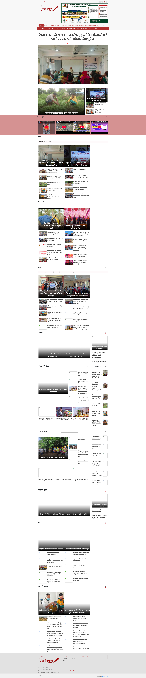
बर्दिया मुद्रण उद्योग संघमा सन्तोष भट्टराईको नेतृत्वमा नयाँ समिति (54, 177)
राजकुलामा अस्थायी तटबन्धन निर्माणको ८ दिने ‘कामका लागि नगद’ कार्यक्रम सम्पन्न (55, 561)
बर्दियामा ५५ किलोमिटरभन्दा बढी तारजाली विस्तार (51, 514)
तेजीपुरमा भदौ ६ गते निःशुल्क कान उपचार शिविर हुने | (52, 25)
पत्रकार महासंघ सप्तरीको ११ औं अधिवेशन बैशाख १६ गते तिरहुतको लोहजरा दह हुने (83, 399)
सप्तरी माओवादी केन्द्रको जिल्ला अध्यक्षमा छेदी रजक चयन (80, 314)
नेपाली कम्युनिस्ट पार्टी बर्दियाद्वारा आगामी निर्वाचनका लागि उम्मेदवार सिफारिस (54, 252)
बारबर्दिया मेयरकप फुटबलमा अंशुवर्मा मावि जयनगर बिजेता (99, 362)
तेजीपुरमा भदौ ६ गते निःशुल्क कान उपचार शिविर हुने (54, 189)
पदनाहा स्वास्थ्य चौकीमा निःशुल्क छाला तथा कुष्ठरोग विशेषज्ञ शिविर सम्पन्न (77, 611)
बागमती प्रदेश (50, 272)
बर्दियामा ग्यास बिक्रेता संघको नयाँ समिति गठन (54, 313)
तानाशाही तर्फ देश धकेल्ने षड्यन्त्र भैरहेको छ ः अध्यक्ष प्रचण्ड (80, 255)
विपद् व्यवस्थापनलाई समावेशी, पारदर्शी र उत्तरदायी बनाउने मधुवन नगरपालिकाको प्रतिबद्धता (51, 293)
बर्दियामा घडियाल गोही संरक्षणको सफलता (82, 438)
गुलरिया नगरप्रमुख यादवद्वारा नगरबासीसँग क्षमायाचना (53, 554)
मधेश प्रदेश (44, 272)
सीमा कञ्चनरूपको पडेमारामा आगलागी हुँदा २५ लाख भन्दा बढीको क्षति (46, 419)
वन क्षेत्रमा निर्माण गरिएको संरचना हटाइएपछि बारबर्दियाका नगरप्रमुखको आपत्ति (51, 226)
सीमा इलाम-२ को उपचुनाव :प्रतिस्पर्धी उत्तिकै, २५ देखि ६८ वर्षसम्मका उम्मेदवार (81, 419)
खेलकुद (82, 28)
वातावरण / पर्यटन (76, 28)
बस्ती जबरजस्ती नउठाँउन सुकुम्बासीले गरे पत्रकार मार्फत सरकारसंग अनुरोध (55, 301)
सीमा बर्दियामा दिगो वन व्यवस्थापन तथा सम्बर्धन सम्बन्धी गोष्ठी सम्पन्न (64, 480)
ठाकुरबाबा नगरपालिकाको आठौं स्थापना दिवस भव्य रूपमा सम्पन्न (99, 505)
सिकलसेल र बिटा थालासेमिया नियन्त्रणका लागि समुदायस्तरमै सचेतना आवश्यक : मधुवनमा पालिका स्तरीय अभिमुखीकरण (81, 633)
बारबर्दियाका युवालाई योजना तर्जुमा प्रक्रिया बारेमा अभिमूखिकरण (54, 326)
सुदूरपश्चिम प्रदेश (75, 272)
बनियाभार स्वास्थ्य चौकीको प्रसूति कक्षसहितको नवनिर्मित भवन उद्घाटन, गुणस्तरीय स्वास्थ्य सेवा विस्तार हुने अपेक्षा (55, 625)
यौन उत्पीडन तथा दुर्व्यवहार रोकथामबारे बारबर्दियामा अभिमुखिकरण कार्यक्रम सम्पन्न (83, 454)
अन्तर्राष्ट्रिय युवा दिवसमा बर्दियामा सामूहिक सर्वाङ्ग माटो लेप (80, 189)
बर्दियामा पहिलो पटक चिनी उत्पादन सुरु (77, 549)
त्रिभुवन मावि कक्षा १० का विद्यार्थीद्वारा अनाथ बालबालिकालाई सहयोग (81, 554)
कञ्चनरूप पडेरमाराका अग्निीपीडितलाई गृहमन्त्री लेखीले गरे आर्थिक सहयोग (81, 308)
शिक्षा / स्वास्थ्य (62, 28)
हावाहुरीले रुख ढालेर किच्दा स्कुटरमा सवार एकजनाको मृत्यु (96, 482)
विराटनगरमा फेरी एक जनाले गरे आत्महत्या (96, 454)
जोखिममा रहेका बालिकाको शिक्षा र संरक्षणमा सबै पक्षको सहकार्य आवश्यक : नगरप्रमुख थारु (54, 640)
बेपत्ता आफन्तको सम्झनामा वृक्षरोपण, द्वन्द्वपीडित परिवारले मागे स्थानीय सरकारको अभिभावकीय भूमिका (73, 37)
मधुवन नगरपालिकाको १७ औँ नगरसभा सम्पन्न (79, 560)
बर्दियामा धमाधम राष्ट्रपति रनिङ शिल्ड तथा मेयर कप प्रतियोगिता (99, 347)
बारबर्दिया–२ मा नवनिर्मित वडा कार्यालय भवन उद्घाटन (79, 170)
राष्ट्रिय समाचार (41, 141)
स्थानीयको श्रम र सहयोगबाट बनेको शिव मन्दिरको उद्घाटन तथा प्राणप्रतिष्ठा (54, 196)
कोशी (40, 272)
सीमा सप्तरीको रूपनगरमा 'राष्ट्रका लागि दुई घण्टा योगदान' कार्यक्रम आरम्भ (64, 419)
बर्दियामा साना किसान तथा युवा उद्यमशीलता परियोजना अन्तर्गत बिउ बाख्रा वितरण (54, 574)
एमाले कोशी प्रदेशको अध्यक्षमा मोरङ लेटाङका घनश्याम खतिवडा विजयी (97, 473)
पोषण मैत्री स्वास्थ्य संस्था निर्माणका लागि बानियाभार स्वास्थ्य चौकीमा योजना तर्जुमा (80, 625)
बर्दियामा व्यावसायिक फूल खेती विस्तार (61, 113)
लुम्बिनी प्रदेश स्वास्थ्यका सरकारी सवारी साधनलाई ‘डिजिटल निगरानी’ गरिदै (54, 320)
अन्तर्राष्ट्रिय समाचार (48, 141)
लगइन (103, 25)
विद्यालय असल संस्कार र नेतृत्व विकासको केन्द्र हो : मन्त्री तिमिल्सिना (81, 648)
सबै (106, 117)
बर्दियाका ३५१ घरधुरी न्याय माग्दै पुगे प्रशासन (54, 307)
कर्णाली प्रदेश (69, 272)
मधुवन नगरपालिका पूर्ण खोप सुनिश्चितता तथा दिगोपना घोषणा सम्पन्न (80, 618)
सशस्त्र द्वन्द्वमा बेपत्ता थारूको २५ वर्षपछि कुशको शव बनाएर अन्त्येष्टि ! (80, 176)
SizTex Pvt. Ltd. (105, 676)
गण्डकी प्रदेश (56, 272)
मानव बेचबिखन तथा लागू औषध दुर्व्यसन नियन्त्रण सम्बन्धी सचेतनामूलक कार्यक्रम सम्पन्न (80, 641)
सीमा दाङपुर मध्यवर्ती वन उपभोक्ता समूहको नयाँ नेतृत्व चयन (45, 480)
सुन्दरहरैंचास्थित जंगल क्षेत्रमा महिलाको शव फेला (96, 446)
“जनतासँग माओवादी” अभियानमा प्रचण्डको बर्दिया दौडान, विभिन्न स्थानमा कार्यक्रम (80, 262)
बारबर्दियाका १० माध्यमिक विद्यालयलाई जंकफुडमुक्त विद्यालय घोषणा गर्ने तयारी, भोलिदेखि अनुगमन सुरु (55, 648)
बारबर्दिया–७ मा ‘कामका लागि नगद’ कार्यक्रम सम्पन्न (100, 103)
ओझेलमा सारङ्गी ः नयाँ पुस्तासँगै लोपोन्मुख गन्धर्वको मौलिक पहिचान (100, 111)
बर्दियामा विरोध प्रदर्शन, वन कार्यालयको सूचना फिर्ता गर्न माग (54, 233)
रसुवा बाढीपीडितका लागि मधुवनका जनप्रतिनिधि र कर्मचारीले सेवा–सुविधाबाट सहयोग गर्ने (54, 171)
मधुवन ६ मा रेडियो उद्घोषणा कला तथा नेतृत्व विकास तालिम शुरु (99, 511)
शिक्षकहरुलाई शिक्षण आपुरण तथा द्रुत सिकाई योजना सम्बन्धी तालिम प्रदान (77, 294)
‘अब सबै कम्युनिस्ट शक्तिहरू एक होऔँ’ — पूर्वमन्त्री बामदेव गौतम (77, 227)
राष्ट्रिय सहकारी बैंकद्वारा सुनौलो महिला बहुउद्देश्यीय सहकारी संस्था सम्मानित (80, 573)
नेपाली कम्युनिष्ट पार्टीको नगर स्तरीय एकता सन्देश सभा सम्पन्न (54, 259)
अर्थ (57, 28)
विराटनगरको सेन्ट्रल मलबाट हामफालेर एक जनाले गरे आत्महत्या (96, 438)
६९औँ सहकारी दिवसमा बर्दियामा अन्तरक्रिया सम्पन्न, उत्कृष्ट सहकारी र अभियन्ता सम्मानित (54, 581)
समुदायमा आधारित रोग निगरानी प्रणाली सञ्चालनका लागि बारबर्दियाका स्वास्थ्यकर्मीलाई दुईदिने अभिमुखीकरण (55, 633)
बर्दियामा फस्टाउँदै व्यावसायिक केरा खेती (51, 549)
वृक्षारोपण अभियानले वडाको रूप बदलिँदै (77, 514)
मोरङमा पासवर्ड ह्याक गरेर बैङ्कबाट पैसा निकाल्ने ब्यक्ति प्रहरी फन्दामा (96, 464)
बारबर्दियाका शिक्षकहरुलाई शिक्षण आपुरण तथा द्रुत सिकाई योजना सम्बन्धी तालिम (80, 301)
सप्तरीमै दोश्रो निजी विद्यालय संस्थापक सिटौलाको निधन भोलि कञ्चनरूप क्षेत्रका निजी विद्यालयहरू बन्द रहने (81, 327)
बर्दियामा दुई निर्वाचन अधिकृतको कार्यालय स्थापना (54, 245)
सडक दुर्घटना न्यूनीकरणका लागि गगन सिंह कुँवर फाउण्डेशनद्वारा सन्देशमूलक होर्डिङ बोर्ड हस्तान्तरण (81, 234)
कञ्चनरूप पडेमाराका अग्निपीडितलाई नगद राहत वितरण (80, 320)
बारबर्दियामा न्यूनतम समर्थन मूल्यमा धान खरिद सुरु (80, 579)
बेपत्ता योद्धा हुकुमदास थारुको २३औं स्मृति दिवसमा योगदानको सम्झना (80, 240)
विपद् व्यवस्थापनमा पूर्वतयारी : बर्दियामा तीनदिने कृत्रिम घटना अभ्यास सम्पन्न (81, 196)
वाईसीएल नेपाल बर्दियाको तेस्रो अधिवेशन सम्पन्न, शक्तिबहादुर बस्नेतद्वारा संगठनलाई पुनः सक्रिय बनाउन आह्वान (80, 248)
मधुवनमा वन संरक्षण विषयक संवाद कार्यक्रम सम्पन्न (83, 462)
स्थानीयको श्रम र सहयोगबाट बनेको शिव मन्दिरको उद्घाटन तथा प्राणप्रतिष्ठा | (73, 25)
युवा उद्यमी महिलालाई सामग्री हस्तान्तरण (79, 566)
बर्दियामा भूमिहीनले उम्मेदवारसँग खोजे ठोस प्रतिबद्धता (55, 239)
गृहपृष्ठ (44, 28)
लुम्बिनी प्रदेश (62, 272)
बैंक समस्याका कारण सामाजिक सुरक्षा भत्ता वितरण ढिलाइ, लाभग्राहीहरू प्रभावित (99, 517)
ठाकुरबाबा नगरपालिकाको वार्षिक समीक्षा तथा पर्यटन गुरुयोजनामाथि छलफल (96, 99)
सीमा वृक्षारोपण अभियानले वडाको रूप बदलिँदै (80, 480)
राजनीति (53, 28)
